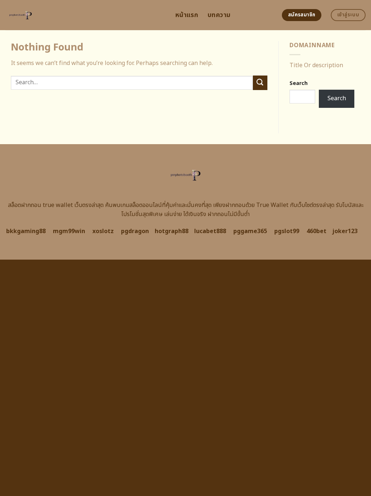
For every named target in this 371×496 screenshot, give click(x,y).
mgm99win (69, 231)
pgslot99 (286, 231)
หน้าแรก (186, 15)
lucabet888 (210, 231)
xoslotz (103, 231)
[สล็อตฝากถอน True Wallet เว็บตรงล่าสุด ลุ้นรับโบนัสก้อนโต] (84, 15)
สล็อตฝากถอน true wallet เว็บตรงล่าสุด (56, 205)
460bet (316, 231)
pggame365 (250, 231)
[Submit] (260, 83)
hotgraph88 (171, 231)
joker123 (345, 231)
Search (298, 83)
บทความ (219, 15)
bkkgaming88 (26, 231)
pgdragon (135, 231)
